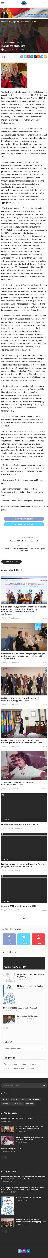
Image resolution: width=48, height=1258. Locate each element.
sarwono (30, 1068)
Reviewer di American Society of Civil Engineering (30, 975)
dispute (15, 1064)
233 (45, 789)
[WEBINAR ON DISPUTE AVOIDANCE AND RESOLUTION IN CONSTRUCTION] (7, 1129)
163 (45, 618)
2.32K (45, 910)
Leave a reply (10, 562)
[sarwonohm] (24, 3)
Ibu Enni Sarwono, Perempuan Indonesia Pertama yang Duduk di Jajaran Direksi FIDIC (23, 865)
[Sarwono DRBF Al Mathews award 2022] (24, 889)
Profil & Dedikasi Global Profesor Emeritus (20, 824)
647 (45, 870)
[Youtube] (38, 939)
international (35, 1064)
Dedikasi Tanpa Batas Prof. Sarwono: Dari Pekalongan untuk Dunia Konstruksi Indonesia (21, 741)
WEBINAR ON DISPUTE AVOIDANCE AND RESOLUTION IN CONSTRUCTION (29, 1128)
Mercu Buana (18, 1068)
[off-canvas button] (2, 3)
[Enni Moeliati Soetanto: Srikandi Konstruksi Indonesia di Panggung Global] (24, 681)
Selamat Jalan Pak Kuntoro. (27, 1016)
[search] (44, 3)
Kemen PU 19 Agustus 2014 (11, 1149)
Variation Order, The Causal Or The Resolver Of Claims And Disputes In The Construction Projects (23, 1178)
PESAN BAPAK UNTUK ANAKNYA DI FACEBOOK (17, 1118)
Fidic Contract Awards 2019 (15, 967)
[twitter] (23, 939)
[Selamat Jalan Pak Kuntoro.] (9, 1019)
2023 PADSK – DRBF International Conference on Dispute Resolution (24, 550)
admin (6, 50)
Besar (6, 1064)
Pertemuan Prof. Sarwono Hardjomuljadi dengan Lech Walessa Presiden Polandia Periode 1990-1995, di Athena (23, 656)
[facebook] (9, 939)
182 (45, 662)
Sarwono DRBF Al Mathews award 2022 (24, 541)
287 (45, 828)
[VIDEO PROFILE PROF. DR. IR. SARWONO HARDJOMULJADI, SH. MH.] (24, 765)
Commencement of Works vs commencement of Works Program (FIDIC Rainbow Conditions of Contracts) (22, 1188)
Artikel (5, 42)
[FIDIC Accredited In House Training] (9, 994)
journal (6, 1068)
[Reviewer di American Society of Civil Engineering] (9, 977)
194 (45, 747)
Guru (24, 1064)
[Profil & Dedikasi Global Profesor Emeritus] (24, 807)
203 (45, 704)
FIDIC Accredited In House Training (30, 986)
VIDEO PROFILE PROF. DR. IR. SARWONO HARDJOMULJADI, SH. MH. (17, 783)
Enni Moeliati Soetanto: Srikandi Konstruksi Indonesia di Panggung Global (20, 699)
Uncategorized (16, 42)
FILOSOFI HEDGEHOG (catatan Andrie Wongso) (20, 1008)
